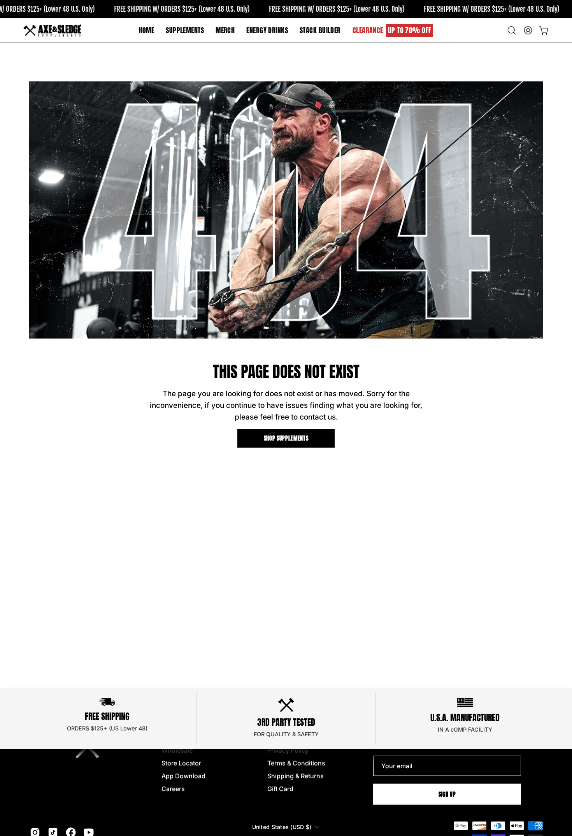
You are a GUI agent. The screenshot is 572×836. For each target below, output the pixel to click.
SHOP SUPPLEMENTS (286, 438)
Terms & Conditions (296, 763)
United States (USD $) (282, 827)
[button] (225, 30)
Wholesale (177, 750)
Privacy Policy (288, 750)
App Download (183, 776)
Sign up (447, 794)
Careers (173, 789)
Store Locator (181, 763)
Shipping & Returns (295, 776)
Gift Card (280, 789)
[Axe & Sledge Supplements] (52, 30)
